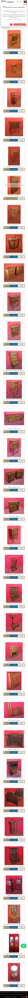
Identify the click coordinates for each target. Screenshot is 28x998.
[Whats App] (24, 946)
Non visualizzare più (20, 24)
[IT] (23, 4)
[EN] (26, 4)
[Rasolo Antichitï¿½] (7, 2)
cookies (7, 994)
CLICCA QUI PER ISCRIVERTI (14, 19)
